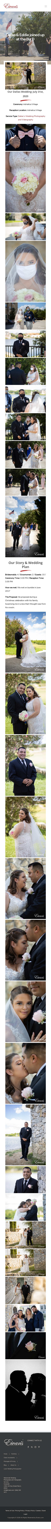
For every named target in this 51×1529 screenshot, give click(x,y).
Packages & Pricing (9, 1461)
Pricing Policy (19, 1511)
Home (5, 1454)
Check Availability (9, 1458)
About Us (13, 1465)
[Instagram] (35, 1447)
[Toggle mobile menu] (46, 6)
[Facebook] (28, 1447)
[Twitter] (32, 1447)
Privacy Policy (30, 1511)
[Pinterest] (39, 1447)
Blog (5, 1465)
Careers (38, 1511)
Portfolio (14, 1454)
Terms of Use (9, 1511)
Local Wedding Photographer (12, 1469)
